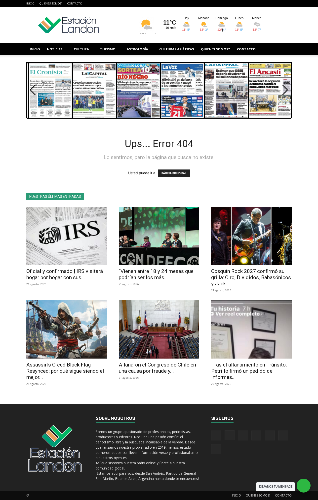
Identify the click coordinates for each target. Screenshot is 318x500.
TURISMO (108, 49)
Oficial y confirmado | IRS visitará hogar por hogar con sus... (64, 274)
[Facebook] (238, 3)
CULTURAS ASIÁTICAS (176, 49)
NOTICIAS (55, 49)
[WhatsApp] (279, 3)
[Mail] (255, 3)
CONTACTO (74, 3)
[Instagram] (247, 3)
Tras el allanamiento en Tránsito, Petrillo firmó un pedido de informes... (249, 371)
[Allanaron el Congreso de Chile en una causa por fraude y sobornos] (159, 329)
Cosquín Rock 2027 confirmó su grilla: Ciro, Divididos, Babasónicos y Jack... (251, 277)
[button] (286, 49)
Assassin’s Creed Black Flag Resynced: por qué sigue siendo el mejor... (65, 371)
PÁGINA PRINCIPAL (173, 173)
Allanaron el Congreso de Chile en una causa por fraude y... (157, 368)
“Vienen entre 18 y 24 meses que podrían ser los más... (156, 274)
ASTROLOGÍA (137, 49)
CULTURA (81, 49)
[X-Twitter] (271, 3)
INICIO (30, 3)
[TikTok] (263, 3)
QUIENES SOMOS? (50, 3)
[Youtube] (288, 3)
